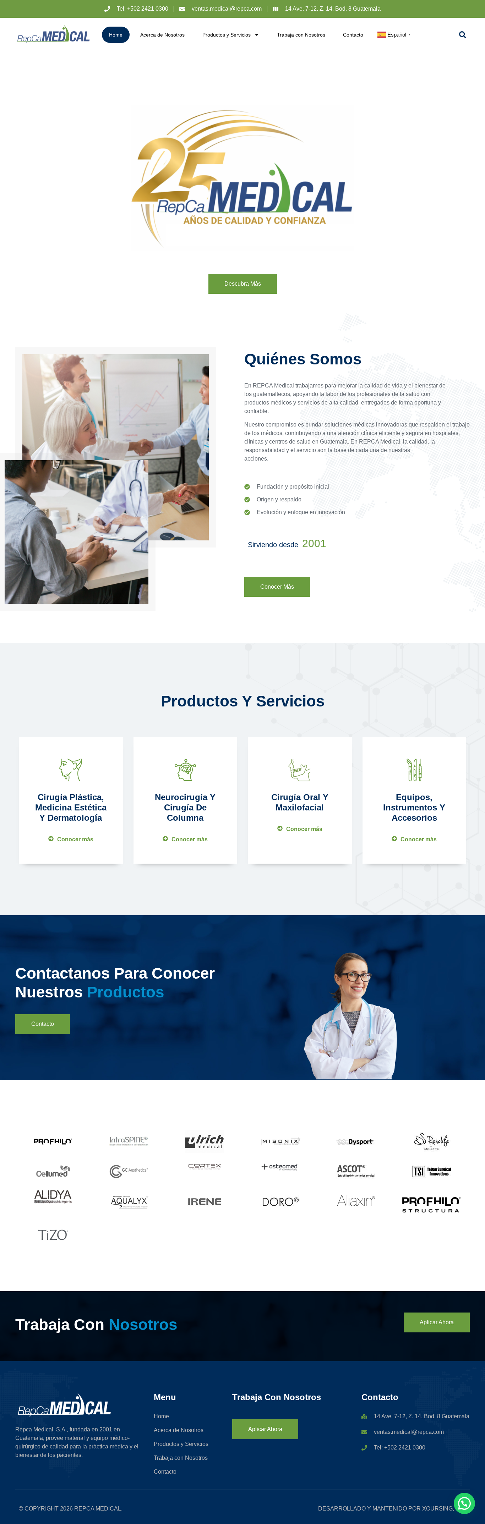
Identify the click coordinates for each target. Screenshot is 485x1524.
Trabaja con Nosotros (301, 35)
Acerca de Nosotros (162, 35)
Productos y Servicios (226, 35)
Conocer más (75, 839)
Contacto (353, 35)
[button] (462, 34)
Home (115, 35)
